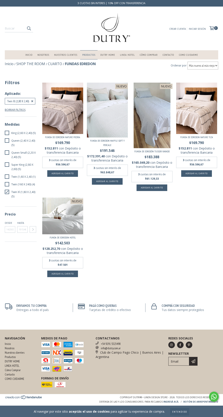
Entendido (179, 411)
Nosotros (43, 54)
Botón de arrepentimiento (200, 401)
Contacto (168, 54)
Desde (8, 222)
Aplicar (33, 229)
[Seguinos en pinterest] (189, 345)
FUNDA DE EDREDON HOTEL (63, 237)
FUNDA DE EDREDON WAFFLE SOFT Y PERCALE (107, 143)
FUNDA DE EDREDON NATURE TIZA (196, 137)
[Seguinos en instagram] (171, 345)
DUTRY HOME (107, 54)
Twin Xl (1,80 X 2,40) (18, 101)
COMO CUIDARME (188, 54)
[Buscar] (28, 28)
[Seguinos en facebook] (180, 345)
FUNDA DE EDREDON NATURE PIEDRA (62, 137)
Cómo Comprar (149, 54)
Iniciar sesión (197, 28)
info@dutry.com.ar (111, 348)
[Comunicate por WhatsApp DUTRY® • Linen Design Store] (214, 397)
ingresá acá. (171, 401)
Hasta (20, 222)
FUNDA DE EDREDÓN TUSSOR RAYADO (152, 151)
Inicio (28, 54)
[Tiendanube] (24, 398)
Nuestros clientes (65, 54)
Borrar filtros (15, 110)
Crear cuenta (177, 28)
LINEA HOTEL (127, 54)
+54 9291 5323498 (110, 344)
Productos (88, 54)
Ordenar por (179, 65)
